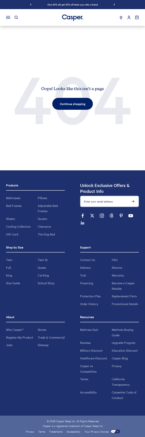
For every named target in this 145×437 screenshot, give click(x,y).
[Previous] (30, 4)
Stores (42, 329)
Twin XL (43, 260)
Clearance (44, 226)
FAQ (114, 260)
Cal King (43, 275)
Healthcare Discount (93, 358)
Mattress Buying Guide (122, 332)
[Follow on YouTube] (130, 215)
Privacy (117, 366)
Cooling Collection (18, 226)
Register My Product (19, 337)
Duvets (42, 219)
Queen (42, 267)
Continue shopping (72, 104)
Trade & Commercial (51, 337)
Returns (117, 267)
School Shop (46, 283)
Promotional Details (125, 304)
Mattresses (13, 198)
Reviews (85, 342)
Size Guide (13, 283)
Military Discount (91, 350)
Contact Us (87, 260)
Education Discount (125, 350)
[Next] (114, 4)
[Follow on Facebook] (82, 215)
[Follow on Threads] (111, 215)
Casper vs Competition (88, 368)
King (9, 275)
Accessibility (88, 392)
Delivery (85, 267)
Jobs (9, 345)
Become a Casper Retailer (123, 286)
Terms (84, 379)
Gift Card (12, 234)
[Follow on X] (92, 215)
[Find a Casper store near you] (121, 17)
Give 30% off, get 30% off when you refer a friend (72, 4)
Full (8, 267)
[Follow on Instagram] (101, 215)
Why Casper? (14, 329)
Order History (89, 304)
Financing (86, 283)
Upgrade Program (123, 342)
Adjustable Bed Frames (48, 208)
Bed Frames (14, 205)
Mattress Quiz (89, 329)
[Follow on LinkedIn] (82, 223)
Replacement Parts (124, 296)
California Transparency (121, 381)
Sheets (10, 219)
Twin (9, 260)
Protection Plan (90, 296)
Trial (83, 275)
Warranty (118, 275)
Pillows (42, 198)
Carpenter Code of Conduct (124, 395)
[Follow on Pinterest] (121, 215)
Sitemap (43, 345)
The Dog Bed (46, 234)
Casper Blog (120, 358)
